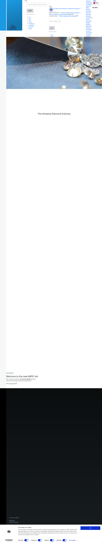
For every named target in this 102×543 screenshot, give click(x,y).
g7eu (30, 28)
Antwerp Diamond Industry (32, 472)
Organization (28, 452)
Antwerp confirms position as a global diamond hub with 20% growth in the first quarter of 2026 (34, 334)
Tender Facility (28, 461)
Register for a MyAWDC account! (89, 52)
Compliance (89, 4)
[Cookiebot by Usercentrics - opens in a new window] (9, 540)
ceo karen (31, 25)
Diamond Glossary (29, 477)
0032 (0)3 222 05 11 (34, 396)
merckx (31, 27)
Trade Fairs (89, 21)
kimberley (31, 23)
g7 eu (30, 22)
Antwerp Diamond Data (31, 470)
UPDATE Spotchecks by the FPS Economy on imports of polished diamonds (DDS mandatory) (33, 318)
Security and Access (30, 429)
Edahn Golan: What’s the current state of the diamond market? (25, 326)
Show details (72, 540)
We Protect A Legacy (30, 442)
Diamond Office (29, 420)
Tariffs (26, 431)
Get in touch (28, 518)
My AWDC (27, 516)
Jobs (26, 456)
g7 (29, 17)
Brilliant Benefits (29, 433)
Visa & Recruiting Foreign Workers (34, 440)
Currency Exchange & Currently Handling (35, 438)
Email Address (5, 342)
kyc (30, 20)
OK (90, 528)
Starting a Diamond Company (88, 14)
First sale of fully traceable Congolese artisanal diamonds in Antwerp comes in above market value (35, 301)
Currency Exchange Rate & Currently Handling (14, 93)
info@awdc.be (33, 398)
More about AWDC (21, 151)
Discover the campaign (8, 164)
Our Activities (28, 454)
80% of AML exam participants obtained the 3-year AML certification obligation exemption (32, 275)
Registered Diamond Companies (89, 27)
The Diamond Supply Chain (32, 474)
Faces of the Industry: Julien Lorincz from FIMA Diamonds (24, 284)
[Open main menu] (50, 7)
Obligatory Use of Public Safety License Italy (20, 309)
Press (26, 490)
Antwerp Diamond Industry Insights (25, 152)
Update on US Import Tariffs (54, 115)
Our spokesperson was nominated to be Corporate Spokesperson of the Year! (29, 292)
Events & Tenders (29, 486)
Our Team (27, 458)
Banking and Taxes (29, 424)
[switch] (40, 540)
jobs (30, 18)
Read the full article (14, 263)
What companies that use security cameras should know (24, 269)
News (26, 488)
